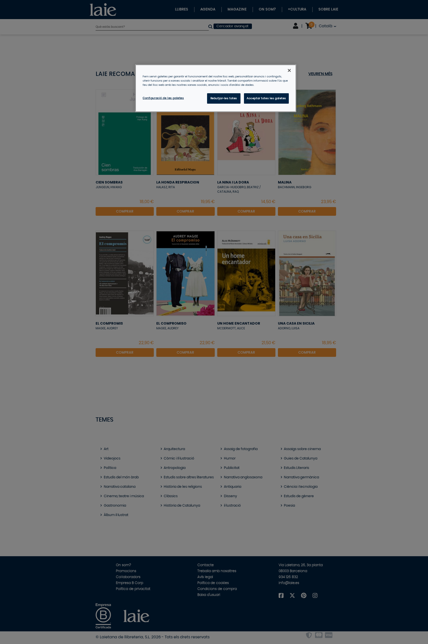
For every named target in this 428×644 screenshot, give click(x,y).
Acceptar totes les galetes (266, 98)
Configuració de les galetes (163, 98)
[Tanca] (289, 70)
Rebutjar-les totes (224, 98)
